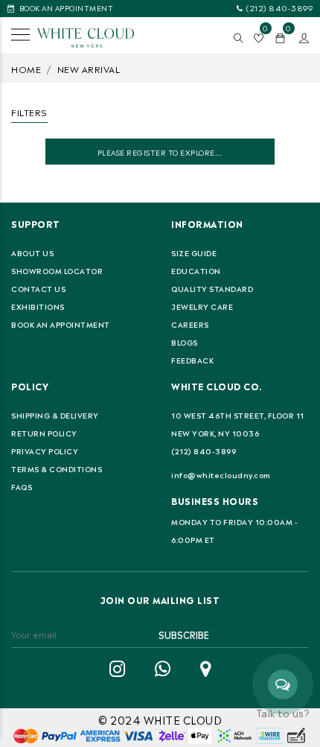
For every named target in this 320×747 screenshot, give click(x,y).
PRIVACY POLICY (44, 450)
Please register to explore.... (160, 151)
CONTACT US (38, 288)
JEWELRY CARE (202, 306)
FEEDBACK (192, 360)
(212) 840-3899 (279, 7)
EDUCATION (196, 270)
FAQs (21, 486)
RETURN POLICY (44, 432)
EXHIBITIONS (38, 306)
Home (26, 68)
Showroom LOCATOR (57, 270)
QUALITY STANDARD (212, 288)
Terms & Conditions (56, 468)
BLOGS (184, 342)
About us (32, 252)
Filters (29, 111)
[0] (280, 38)
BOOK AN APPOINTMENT (66, 7)
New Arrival (89, 68)
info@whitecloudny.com (221, 474)
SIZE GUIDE (194, 252)
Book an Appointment (60, 324)
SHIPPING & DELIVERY (55, 415)
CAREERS (190, 324)
